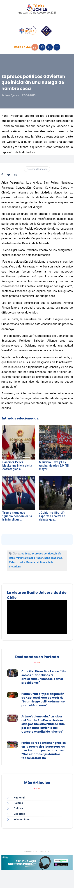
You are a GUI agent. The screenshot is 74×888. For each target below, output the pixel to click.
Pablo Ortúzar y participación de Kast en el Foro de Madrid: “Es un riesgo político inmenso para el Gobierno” (43, 699)
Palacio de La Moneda (22, 562)
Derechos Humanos (37, 169)
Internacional (21, 819)
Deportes (19, 813)
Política (18, 803)
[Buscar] (49, 47)
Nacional (19, 797)
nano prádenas (53, 557)
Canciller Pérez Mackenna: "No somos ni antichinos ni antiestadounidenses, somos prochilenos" (43, 677)
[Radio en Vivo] (34, 47)
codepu (25, 553)
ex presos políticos (42, 553)
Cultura (18, 808)
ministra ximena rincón (29, 557)
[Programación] (42, 47)
